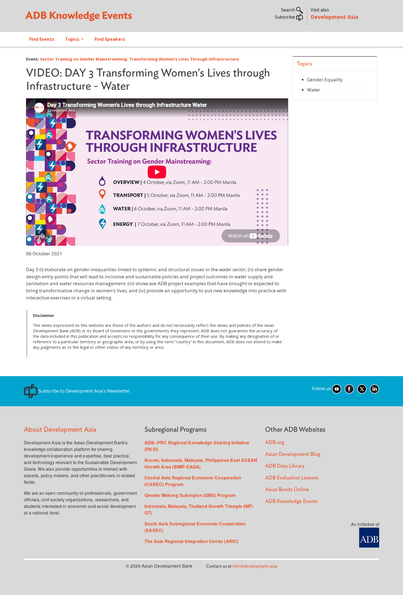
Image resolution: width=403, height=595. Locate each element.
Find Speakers (110, 39)
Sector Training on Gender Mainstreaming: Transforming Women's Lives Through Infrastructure (139, 59)
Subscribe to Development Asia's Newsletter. (84, 391)
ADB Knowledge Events (291, 501)
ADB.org (274, 442)
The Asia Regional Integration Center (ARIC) (191, 541)
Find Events (41, 39)
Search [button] (288, 10)
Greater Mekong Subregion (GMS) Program (190, 495)
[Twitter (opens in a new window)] (362, 389)
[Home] (110, 18)
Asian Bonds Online (287, 489)
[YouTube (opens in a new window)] (336, 389)
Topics (72, 39)
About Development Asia (60, 429)
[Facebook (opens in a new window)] (349, 389)
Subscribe (285, 17)
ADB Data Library (285, 466)
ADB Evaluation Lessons (292, 477)
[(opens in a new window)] (369, 537)
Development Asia (334, 17)
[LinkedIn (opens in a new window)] (374, 389)
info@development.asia (254, 566)
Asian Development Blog (292, 454)
